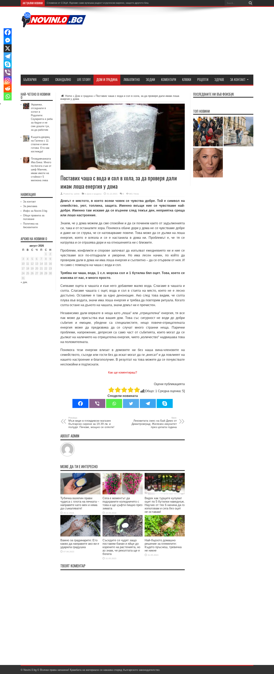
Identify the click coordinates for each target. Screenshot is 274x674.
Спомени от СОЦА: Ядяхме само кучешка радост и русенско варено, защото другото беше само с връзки (107, 3)
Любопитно (132, 79)
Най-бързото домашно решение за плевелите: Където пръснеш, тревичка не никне (163, 545)
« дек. (24, 282)
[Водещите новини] (54, 25)
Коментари (168, 79)
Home (68, 95)
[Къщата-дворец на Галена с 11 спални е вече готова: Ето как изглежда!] (238, 132)
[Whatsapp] (114, 403)
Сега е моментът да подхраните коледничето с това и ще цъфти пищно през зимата (122, 503)
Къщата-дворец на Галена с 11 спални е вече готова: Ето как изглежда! (40, 144)
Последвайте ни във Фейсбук (213, 94)
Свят (46, 79)
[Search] (250, 3)
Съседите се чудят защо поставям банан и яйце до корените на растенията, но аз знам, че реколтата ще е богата (121, 547)
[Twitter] (131, 403)
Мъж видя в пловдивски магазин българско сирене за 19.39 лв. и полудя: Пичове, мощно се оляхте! (91, 423)
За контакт (238, 79)
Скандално (63, 79)
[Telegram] (148, 403)
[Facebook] (80, 403)
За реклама (30, 206)
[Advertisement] (180, 41)
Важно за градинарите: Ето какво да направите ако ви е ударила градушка (79, 543)
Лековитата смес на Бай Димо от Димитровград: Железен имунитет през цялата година (154, 423)
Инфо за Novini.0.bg (35, 210)
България (30, 79)
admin (77, 194)
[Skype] (165, 403)
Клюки (186, 79)
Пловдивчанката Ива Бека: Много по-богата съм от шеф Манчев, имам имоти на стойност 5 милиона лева (41, 169)
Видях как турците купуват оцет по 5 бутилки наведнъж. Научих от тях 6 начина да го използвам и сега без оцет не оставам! (165, 504)
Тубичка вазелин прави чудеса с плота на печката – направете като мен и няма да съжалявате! (79, 503)
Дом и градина (107, 79)
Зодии (150, 79)
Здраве (219, 79)
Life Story (84, 79)
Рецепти (202, 79)
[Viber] (97, 403)
